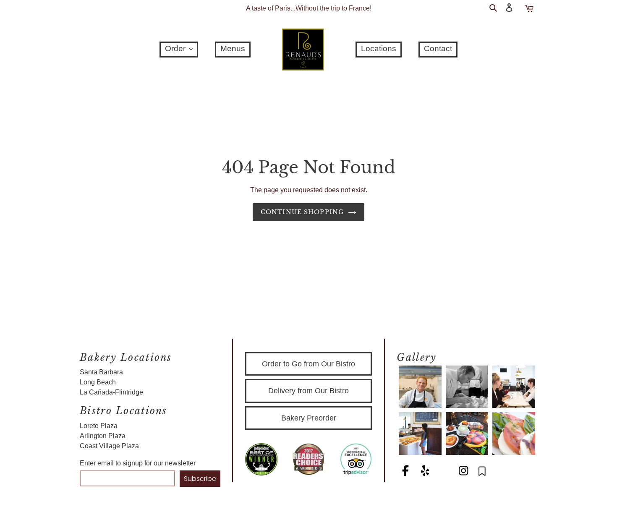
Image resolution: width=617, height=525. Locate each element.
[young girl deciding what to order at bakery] (420, 433)
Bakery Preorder (308, 418)
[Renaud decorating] (467, 387)
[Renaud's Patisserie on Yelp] (425, 472)
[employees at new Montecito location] (513, 387)
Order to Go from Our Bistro (308, 364)
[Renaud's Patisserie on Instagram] (464, 472)
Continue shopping (302, 212)
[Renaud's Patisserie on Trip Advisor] (445, 472)
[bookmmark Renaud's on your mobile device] (482, 472)
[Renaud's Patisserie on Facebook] (406, 472)
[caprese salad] (513, 433)
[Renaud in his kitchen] (420, 387)
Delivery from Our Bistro (308, 391)
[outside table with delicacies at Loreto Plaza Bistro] (467, 433)
